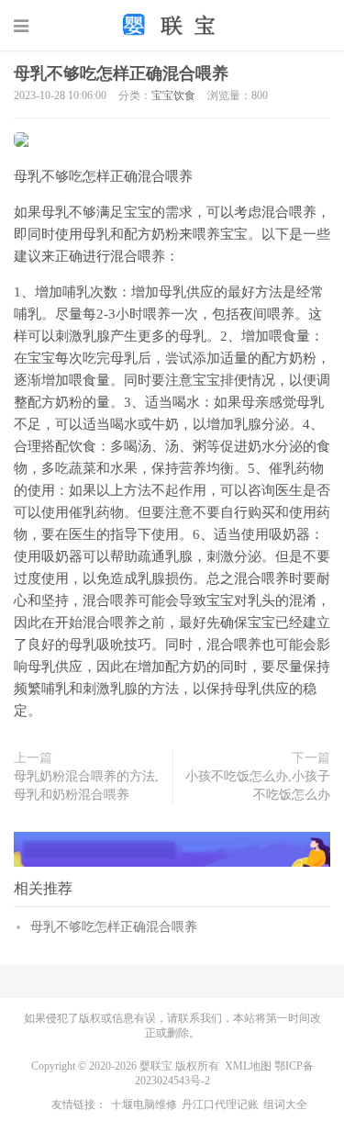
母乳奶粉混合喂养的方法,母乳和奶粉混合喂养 (86, 785)
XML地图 (248, 1066)
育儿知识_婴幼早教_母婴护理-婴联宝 (172, 25)
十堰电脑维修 (144, 1104)
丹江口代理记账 (220, 1104)
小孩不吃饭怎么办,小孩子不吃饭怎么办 (257, 785)
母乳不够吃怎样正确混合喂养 (121, 73)
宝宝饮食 (173, 95)
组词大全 (285, 1104)
